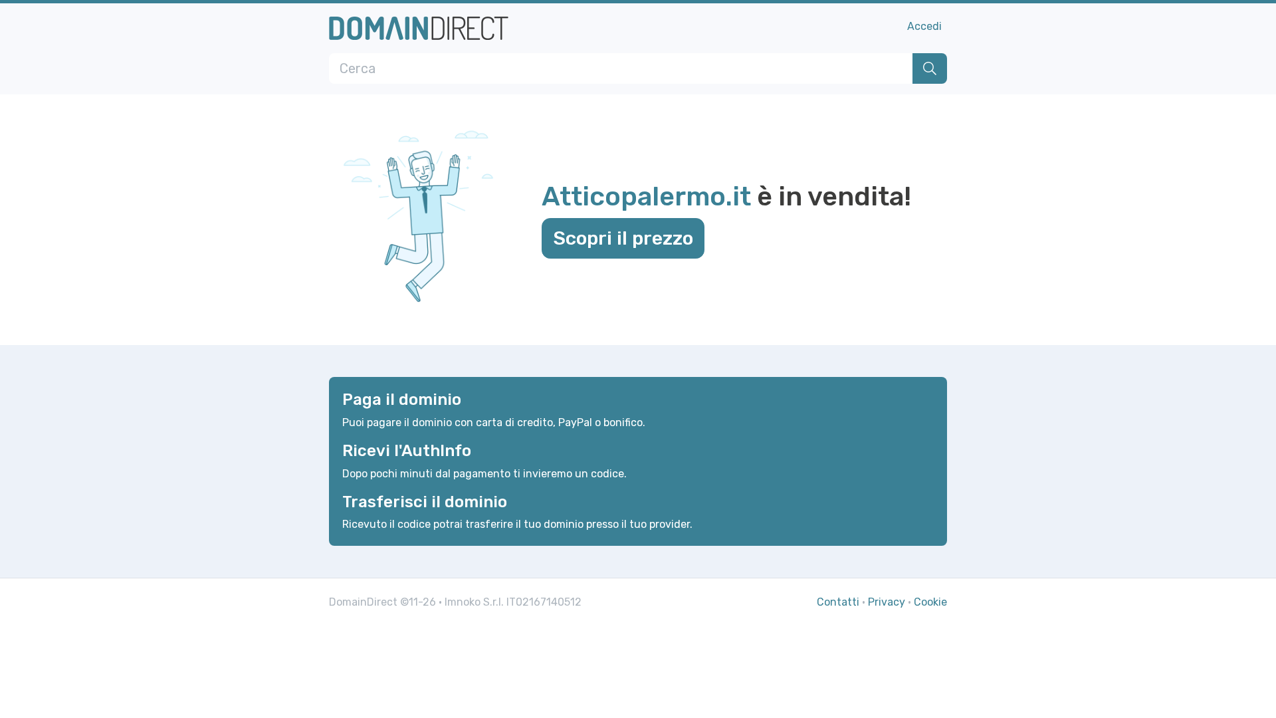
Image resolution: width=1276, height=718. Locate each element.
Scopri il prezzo (623, 238)
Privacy (886, 602)
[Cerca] (929, 68)
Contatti (838, 602)
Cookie (930, 602)
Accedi (924, 26)
